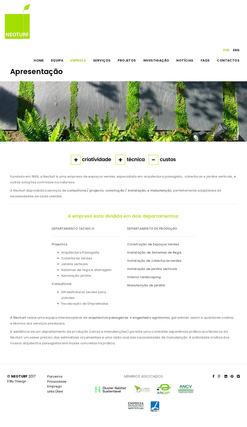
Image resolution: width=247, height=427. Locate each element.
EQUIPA (57, 60)
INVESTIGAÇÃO (156, 60)
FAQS (205, 60)
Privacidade (56, 381)
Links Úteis (55, 391)
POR (226, 50)
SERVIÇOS (101, 60)
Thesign (20, 381)
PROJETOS (127, 60)
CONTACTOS (228, 60)
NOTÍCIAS (184, 60)
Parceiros (54, 376)
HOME (39, 60)
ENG (236, 50)
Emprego (54, 386)
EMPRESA (78, 60)
